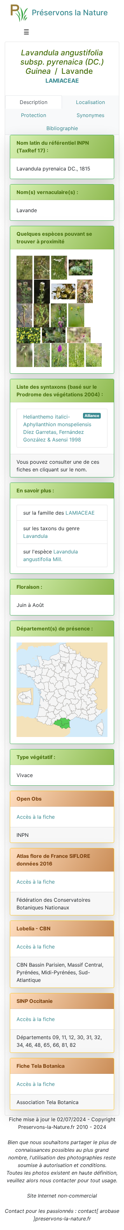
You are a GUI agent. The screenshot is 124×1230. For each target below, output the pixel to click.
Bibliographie (62, 128)
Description (33, 102)
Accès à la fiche (36, 817)
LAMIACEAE (62, 80)
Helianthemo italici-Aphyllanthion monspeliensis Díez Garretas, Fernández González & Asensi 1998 (61, 428)
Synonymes (90, 115)
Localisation (90, 102)
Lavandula (35, 536)
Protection (33, 115)
